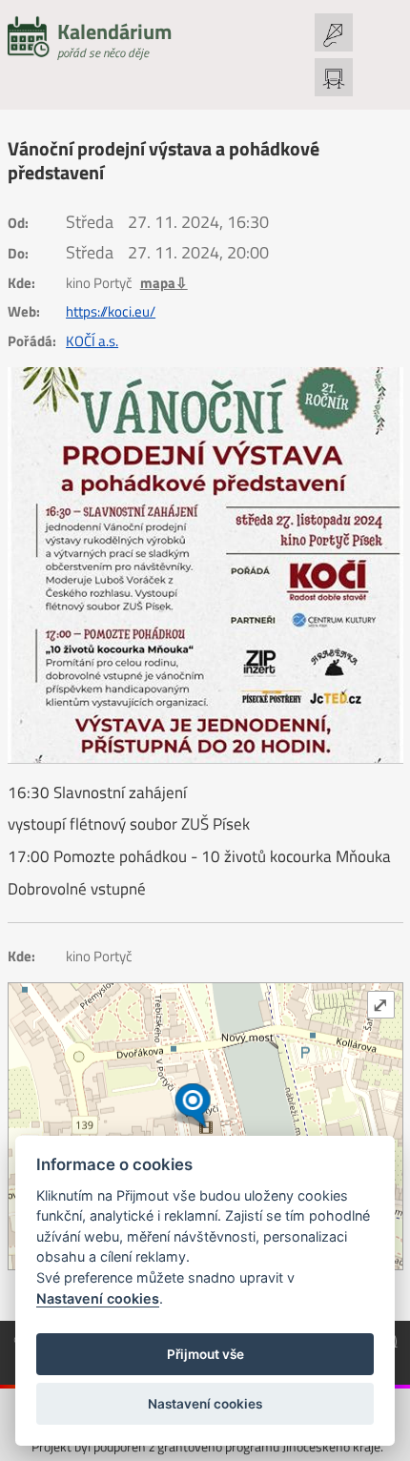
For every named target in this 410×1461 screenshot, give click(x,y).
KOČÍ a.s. (92, 341)
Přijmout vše (205, 1354)
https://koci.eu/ (110, 311)
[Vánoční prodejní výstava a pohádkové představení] (205, 565)
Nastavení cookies (97, 1298)
